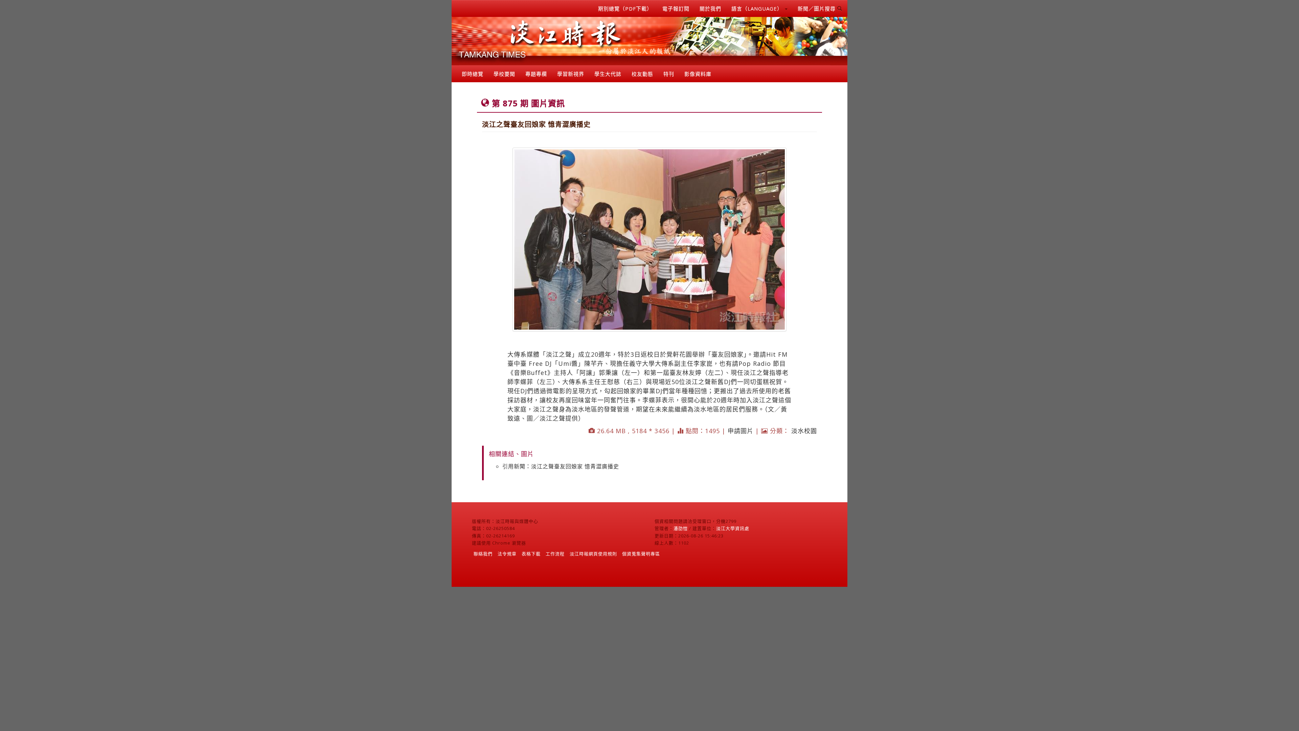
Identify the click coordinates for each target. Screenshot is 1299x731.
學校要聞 (504, 73)
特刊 (668, 73)
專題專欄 (536, 73)
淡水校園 (804, 431)
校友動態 (642, 73)
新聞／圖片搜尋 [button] (817, 8)
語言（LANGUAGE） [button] (757, 8)
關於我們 (710, 8)
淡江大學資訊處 (732, 528)
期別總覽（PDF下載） (625, 8)
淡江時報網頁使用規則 (593, 554)
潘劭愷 (681, 528)
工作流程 (555, 554)
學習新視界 (570, 73)
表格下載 (531, 554)
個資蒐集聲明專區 (641, 554)
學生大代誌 (607, 73)
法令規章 (507, 554)
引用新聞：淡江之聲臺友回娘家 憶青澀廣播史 (560, 466)
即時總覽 (472, 73)
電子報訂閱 (675, 8)
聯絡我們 (483, 554)
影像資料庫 (697, 73)
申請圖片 (740, 431)
